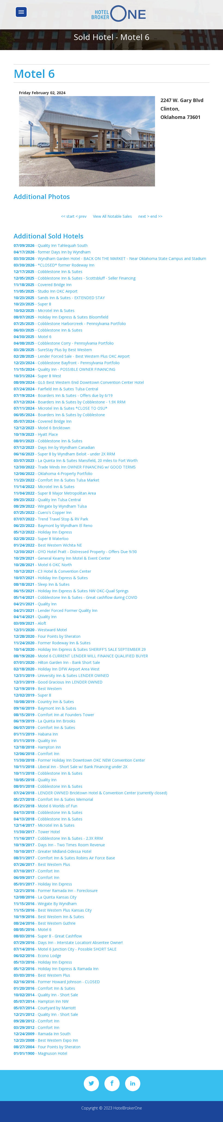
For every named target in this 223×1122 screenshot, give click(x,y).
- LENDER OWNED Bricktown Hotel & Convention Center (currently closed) (90, 792)
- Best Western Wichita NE (48, 545)
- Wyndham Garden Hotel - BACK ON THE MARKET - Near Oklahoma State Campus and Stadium (110, 258)
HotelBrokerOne (127, 1108)
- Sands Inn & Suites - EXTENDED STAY (59, 297)
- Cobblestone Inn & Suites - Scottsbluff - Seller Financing (74, 278)
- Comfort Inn (36, 753)
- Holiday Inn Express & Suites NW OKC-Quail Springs (71, 590)
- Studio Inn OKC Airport (46, 291)
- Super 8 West (37, 375)
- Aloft (30, 623)
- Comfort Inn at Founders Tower (54, 714)
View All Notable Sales (112, 216)
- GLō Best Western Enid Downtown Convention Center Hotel (79, 382)
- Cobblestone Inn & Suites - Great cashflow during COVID (75, 597)
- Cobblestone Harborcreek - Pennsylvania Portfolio (70, 323)
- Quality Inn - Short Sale (46, 994)
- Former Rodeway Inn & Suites (52, 642)
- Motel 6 (32, 336)
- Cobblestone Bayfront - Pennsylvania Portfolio (67, 362)
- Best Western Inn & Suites (49, 916)
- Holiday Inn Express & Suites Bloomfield (61, 317)
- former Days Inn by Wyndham (52, 252)
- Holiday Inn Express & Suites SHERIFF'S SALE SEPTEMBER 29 (80, 649)
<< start (68, 216)
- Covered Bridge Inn (43, 284)
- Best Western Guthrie (45, 923)
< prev (81, 216)
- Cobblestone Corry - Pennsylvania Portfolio (64, 343)
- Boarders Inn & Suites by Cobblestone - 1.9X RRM (69, 401)
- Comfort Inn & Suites (44, 727)
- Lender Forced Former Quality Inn (55, 610)
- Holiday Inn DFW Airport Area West (57, 669)
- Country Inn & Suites (44, 701)
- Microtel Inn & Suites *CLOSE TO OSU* (60, 408)
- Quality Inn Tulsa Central (47, 499)
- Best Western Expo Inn (46, 1040)
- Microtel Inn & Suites (44, 310)
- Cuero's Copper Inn (43, 512)
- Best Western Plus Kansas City (53, 910)
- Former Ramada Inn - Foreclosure (56, 890)
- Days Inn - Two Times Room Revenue (59, 844)
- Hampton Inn (37, 747)
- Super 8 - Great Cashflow (48, 936)
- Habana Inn (36, 734)
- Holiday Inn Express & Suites (51, 577)
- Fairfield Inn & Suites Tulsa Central (56, 388)
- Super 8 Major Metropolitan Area (55, 493)
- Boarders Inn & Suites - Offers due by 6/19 (63, 395)
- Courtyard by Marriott (45, 1007)
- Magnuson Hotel (40, 1053)
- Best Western (38, 688)
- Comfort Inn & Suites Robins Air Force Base (64, 857)
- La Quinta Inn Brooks (44, 721)
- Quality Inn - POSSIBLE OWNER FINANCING (64, 369)
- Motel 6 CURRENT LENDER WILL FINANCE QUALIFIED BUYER (81, 655)
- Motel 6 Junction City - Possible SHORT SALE (65, 949)
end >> (156, 216)
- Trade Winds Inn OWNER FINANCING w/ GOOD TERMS (75, 467)
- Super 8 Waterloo (41, 538)
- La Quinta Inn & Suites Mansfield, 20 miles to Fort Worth (76, 460)
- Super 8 (32, 303)
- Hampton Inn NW (41, 1001)
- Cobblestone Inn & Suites (48, 271)
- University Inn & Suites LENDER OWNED (61, 675)
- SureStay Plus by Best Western (53, 349)
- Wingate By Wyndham (45, 903)
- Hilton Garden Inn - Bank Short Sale (57, 662)
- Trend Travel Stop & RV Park (51, 519)
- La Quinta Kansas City (45, 897)
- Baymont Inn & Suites (45, 708)
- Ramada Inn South (42, 1033)
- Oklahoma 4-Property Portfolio (53, 473)
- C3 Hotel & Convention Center (52, 571)
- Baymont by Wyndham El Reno (53, 525)
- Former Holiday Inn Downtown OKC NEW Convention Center (79, 760)
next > (144, 216)
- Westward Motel (40, 629)
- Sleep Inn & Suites (42, 584)
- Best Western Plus (42, 864)
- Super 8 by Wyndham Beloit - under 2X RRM (64, 453)
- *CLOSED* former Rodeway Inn (54, 265)
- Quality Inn (35, 603)
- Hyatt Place (36, 434)
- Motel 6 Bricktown (42, 427)
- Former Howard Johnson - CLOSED (57, 981)
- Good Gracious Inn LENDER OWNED (58, 682)
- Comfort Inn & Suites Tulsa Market (56, 480)
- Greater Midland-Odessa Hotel (52, 851)
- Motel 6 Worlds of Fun (45, 805)
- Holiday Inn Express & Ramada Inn (56, 968)
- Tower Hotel (37, 831)
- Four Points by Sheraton (47, 636)
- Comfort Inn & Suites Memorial (53, 799)
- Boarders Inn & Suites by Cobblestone (59, 414)
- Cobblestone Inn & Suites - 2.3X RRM (58, 838)
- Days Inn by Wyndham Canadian (54, 447)
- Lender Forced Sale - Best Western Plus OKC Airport (72, 356)
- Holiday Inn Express (43, 532)
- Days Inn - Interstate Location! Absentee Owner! (68, 942)
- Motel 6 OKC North (43, 564)
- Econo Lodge (37, 955)
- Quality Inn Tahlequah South (51, 245)
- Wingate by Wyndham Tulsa (50, 506)
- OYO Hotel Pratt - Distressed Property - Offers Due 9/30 (75, 551)
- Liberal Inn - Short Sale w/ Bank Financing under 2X (70, 766)
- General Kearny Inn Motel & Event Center (62, 558)
